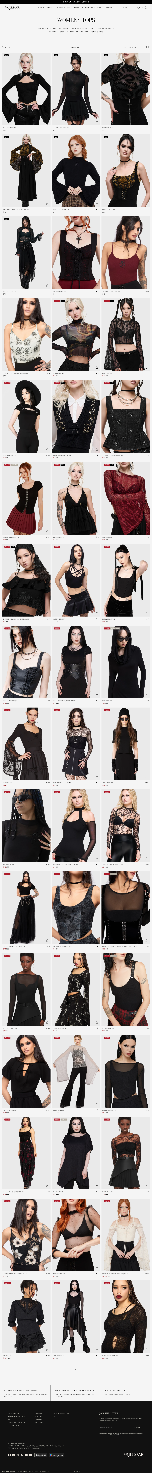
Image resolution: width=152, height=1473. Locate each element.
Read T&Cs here (118, 1434)
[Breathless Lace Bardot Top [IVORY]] (125, 1235)
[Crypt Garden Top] (76, 334)
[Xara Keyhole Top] (26, 416)
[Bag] (146, 7)
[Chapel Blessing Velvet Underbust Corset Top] (125, 907)
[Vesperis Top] (26, 744)
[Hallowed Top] (76, 1153)
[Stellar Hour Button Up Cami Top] (26, 1235)
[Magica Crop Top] (76, 580)
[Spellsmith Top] (26, 825)
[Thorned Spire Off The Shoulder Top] (26, 580)
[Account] (142, 7)
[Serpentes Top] (125, 89)
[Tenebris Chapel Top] (76, 989)
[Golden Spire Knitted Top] (76, 416)
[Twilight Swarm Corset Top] (125, 416)
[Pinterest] (17, 1455)
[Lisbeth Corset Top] (125, 1071)
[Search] (133, 7)
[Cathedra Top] (125, 334)
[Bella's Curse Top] (26, 252)
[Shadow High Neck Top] (76, 89)
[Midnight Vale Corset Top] (76, 907)
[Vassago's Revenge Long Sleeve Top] (26, 170)
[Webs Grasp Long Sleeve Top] (125, 825)
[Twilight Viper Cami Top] (125, 252)
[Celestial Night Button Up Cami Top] (26, 334)
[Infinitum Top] (125, 662)
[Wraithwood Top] (76, 1235)
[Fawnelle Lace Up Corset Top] (26, 1153)
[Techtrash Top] (76, 1316)
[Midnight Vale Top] (26, 1071)
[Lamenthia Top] (125, 1153)
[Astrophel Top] (125, 744)
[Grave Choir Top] (76, 1071)
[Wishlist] (138, 8)
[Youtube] (26, 1455)
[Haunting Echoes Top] (125, 1316)
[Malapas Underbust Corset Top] (76, 662)
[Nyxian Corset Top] (26, 662)
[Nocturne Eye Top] (76, 498)
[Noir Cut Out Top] (26, 89)
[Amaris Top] (26, 1316)
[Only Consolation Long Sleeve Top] (76, 825)
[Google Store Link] (56, 1455)
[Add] (47, 122)
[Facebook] (22, 1455)
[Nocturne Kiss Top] (76, 252)
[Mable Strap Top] (125, 989)
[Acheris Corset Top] (26, 989)
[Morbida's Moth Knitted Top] (76, 170)
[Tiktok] (13, 1455)
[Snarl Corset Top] (125, 170)
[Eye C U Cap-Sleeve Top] (26, 498)
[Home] (12, 7)
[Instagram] (9, 1455)
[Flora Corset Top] (125, 580)
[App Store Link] (40, 1455)
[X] (30, 1455)
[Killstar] (134, 1455)
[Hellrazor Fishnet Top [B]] (76, 744)
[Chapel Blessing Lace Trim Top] (26, 907)
